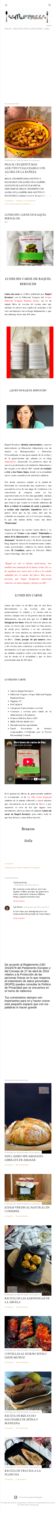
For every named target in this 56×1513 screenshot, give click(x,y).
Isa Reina (17, 907)
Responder (19, 901)
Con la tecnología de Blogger (30, 1497)
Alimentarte (10, 461)
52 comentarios (22, 1216)
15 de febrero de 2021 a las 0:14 (26, 885)
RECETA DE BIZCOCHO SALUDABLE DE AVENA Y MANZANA (21, 1419)
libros (42, 804)
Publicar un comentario (25, 201)
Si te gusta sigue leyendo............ (20, 204)
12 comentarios (22, 1307)
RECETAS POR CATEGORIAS (28, 28)
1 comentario (21, 1479)
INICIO (8, 28)
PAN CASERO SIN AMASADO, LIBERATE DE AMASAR (24, 1158)
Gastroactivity (20, 882)
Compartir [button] (9, 201)
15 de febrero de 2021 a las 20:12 (36, 907)
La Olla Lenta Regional (39, 797)
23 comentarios (22, 1362)
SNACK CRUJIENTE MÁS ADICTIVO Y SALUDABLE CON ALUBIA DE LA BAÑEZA (25, 168)
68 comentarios (22, 1165)
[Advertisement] (28, 67)
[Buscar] (49, 4)
